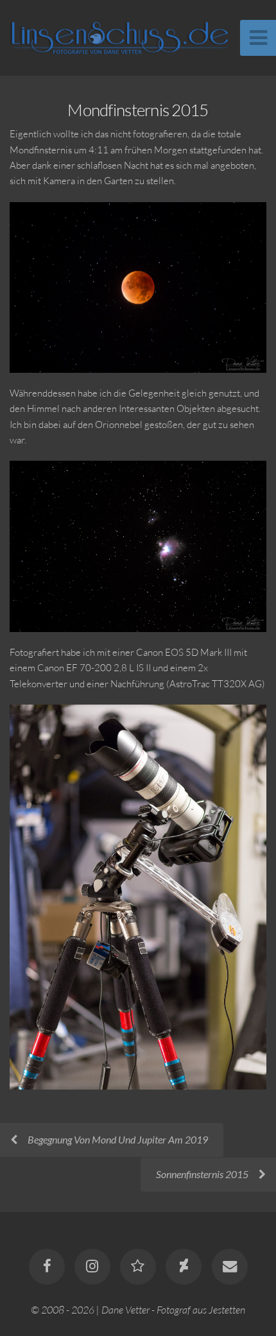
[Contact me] (229, 1267)
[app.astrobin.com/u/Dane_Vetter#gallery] (138, 1267)
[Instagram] (92, 1267)
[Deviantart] (184, 1267)
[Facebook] (46, 1267)
